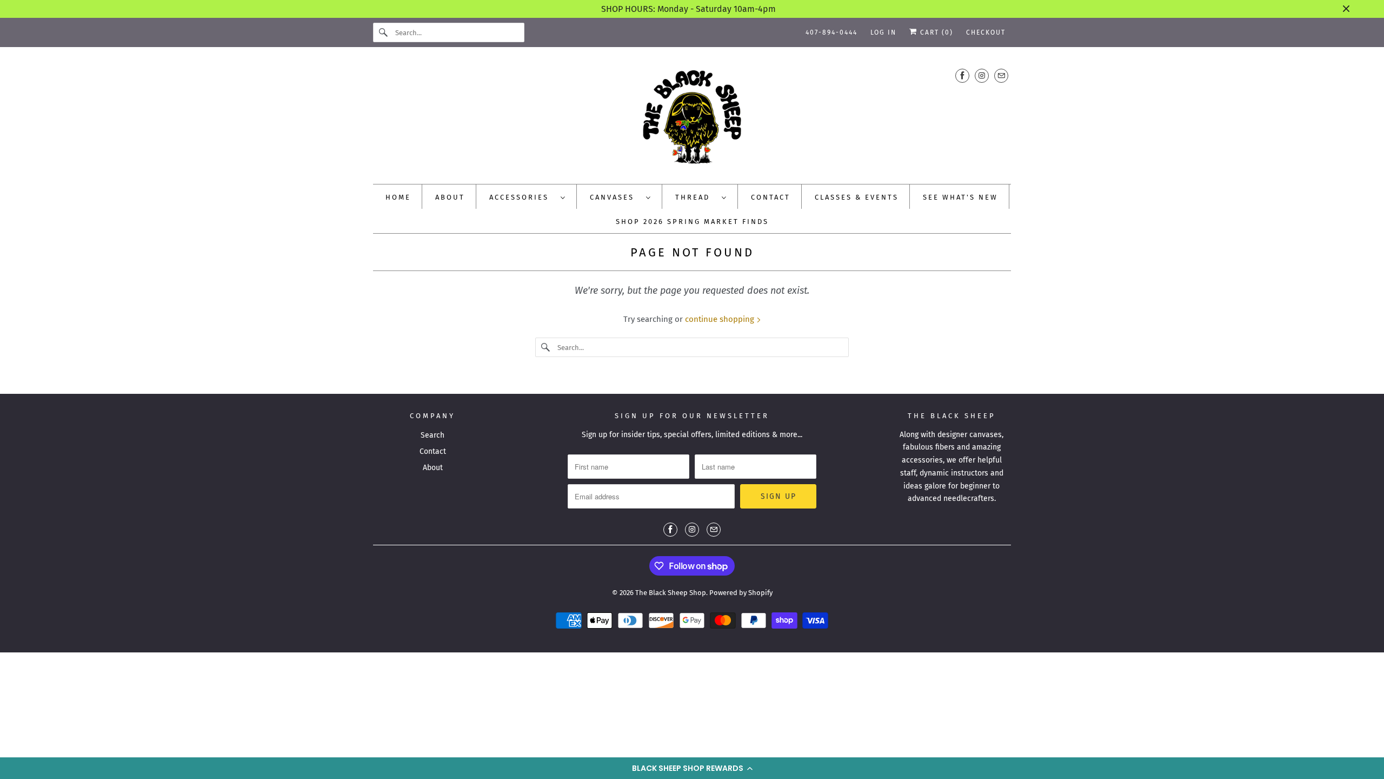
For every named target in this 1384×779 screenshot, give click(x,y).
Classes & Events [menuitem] (857, 197)
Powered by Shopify (741, 593)
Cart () (935, 32)
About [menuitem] (450, 197)
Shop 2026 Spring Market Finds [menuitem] (692, 221)
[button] (692, 768)
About (433, 467)
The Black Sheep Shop (670, 593)
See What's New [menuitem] (960, 197)
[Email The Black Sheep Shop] (1001, 75)
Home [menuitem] (398, 197)
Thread (695, 197)
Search (432, 435)
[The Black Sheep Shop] (692, 118)
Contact (433, 451)
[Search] (384, 32)
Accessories (522, 197)
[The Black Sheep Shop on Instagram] (982, 75)
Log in (883, 32)
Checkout (986, 32)
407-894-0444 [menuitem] (831, 32)
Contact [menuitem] (770, 197)
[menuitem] (527, 196)
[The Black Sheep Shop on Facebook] (962, 75)
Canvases (615, 197)
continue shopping (720, 319)
